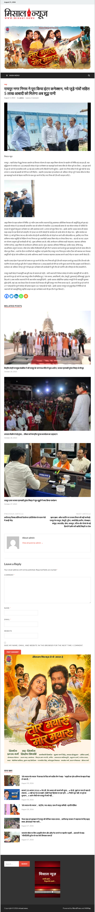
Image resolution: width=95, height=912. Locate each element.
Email (7, 619)
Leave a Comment (32, 98)
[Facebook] (6, 296)
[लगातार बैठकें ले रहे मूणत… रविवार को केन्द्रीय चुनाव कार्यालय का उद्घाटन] (47, 431)
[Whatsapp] (21, 296)
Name (7, 608)
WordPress (76, 908)
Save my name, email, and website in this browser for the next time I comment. (43, 645)
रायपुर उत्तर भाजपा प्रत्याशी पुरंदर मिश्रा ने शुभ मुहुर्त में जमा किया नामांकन (30, 500)
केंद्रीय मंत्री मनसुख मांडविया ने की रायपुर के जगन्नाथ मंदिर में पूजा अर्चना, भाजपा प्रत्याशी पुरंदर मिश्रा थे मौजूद (44, 368)
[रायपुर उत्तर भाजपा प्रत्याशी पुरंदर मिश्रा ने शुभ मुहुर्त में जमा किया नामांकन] (47, 497)
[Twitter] (11, 296)
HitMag (87, 908)
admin (21, 98)
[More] (26, 296)
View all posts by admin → (32, 543)
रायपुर (5, 84)
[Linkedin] (16, 296)
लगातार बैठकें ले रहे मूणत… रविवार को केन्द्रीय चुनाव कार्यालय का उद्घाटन (31, 434)
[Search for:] (17, 864)
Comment (9, 575)
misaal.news (23, 908)
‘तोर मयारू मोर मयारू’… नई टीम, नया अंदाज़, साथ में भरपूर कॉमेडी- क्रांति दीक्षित (49, 805)
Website (8, 631)
